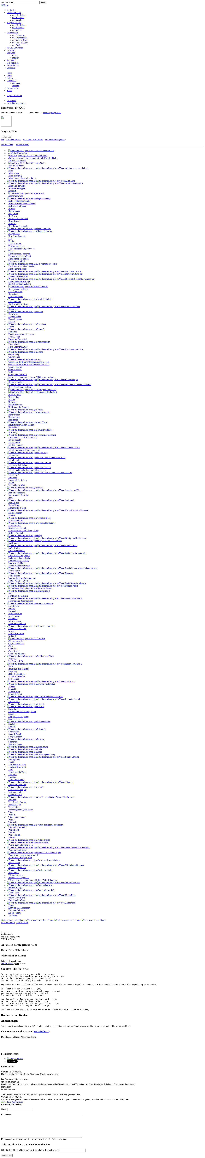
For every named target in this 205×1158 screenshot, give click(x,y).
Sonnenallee (13, 731)
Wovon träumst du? (45, 890)
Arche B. (12, 191)
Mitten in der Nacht (73, 598)
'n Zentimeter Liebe (45, 150)
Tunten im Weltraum (17, 784)
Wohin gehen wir (44, 885)
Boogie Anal (14, 233)
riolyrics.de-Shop (14, 95)
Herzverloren (14, 415)
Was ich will (13, 830)
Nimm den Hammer (45, 626)
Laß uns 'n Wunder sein (75, 553)
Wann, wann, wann (17, 817)
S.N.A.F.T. (70, 681)
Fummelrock (14, 344)
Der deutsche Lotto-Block (19, 256)
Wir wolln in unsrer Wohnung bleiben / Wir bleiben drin (32, 880)
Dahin (11, 241)
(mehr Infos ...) (41, 1031)
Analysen (11, 60)
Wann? (11, 820)
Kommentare (12, 88)
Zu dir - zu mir (14, 913)
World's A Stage (15, 887)
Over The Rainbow (17, 654)
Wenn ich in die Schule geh (49, 852)
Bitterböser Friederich (17, 226)
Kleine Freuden (15, 513)
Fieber (11, 326)
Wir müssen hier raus (74, 865)
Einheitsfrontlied (72, 306)
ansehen (15, 85)
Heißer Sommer (15, 404)
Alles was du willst (16, 186)
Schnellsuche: (7, 2)
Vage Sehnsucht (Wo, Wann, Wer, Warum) (55, 797)
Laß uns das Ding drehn (19, 555)
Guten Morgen (71, 379)
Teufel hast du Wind (17, 772)
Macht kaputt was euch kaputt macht (81, 568)
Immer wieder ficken (17, 480)
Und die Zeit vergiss (17, 789)
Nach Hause (13, 616)
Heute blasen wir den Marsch (21, 425)
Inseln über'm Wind (17, 485)
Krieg (39, 535)
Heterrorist (13, 420)
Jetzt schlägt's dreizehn (18, 495)
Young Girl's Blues (16, 898)
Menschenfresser (44, 588)
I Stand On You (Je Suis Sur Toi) (22, 437)
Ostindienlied (14, 651)
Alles (10, 171)
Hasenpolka (13, 397)
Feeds (9, 73)
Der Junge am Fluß (16, 261)
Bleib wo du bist (44, 228)
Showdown (13, 709)
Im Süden (12, 477)
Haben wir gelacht (16, 382)
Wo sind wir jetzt (72, 882)
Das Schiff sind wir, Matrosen (21, 249)
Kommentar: (6, 1114)
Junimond (69, 500)
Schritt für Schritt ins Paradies (50, 696)
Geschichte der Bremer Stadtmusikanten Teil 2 (28, 364)
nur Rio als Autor (19, 43)
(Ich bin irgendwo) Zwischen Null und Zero (27, 155)
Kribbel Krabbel (15, 533)
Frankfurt (12, 332)
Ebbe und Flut (14, 301)
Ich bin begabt (14, 440)
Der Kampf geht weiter (47, 264)
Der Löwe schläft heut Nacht (21, 266)
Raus (10, 666)
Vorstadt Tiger (14, 804)
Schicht (11, 686)
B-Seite (11, 208)
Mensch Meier (71, 586)
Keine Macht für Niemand (76, 510)
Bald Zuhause (14, 211)
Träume (68, 782)
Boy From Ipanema (17, 236)
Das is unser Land (16, 246)
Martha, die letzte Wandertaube (22, 578)
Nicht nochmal (14, 621)
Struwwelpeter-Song (46, 754)
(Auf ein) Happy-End (17, 153)
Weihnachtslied (43, 840)
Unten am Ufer (15, 794)
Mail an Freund (8, 922)
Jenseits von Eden (73, 490)
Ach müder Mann (16, 165)
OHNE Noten (7, 963)
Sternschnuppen (15, 744)
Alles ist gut (13, 173)
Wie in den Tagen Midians (48, 860)
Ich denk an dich (15, 445)
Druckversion (22, 922)
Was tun (11, 832)
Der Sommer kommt (17, 269)
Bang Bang (13, 213)
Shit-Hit (40, 704)
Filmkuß (40, 329)
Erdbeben (12, 314)
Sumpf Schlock (72, 757)
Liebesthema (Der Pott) (18, 560)
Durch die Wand (15, 296)
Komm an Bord (43, 518)
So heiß (11, 726)
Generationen (13, 63)
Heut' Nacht (42, 422)
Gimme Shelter (15, 369)
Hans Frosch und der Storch (20, 387)
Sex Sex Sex (14, 701)
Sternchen (12, 742)
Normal (11, 631)
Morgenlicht (13, 611)
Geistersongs (14, 357)
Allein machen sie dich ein (77, 168)
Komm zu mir (14, 525)
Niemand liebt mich (17, 623)
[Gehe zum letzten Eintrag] (94, 920)
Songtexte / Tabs (14, 22)
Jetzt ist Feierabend (16, 493)
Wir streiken (13, 872)
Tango (11, 762)
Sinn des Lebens (15, 719)
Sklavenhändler (43, 721)
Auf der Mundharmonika (19, 201)
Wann (11, 812)
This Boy (12, 774)
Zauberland (70, 903)
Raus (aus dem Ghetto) (18, 669)
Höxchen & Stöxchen (46, 435)
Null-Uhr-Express (16, 633)
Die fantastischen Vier (18, 276)
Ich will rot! (13, 475)
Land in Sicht (71, 545)
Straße (39, 749)
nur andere (17, 30)
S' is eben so (13, 679)
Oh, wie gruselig (15, 641)
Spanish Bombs (15, 734)
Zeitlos (11, 905)
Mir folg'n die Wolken (18, 596)
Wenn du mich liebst (17, 850)
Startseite (11, 10)
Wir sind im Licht (44, 870)
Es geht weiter (14, 316)
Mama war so (14, 570)
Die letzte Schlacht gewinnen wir (79, 279)
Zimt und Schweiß (16, 910)
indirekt (15, 58)
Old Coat (12, 648)
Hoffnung (12, 432)
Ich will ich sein (44, 467)
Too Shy (12, 777)
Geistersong (13, 354)
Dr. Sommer (42, 286)
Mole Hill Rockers (45, 603)
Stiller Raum (42, 747)
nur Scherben (18, 17)
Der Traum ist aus (73, 271)
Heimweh (12, 402)
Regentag (12, 671)
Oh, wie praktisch (16, 643)
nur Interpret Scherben (33, 139)
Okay (10, 646)
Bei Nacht (12, 216)
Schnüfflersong (15, 694)
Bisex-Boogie (14, 221)
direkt (14, 55)
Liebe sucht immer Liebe (19, 558)
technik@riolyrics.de (52, 112)
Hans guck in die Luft (46, 389)
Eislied (40, 311)
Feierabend (41, 324)
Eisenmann (13, 309)
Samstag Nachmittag (46, 684)
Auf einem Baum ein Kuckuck (21, 203)
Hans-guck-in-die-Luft (47, 392)
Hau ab (11, 399)
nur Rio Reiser (18, 15)
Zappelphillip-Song (16, 900)
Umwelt (10, 50)
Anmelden (11, 100)
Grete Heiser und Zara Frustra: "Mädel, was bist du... (31, 377)
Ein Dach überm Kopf (18, 304)
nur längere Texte (20, 40)
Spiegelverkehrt (15, 737)
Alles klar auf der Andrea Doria (22, 178)
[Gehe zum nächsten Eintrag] (68, 920)
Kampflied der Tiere (17, 508)
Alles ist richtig (15, 176)
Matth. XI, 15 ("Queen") (19, 581)
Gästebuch (11, 80)
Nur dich (41, 638)
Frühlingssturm (43, 342)
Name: (4, 1109)
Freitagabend (14, 337)
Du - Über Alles (15, 291)
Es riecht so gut (15, 319)
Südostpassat (14, 759)
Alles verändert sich (74, 183)
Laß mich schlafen (16, 550)
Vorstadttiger (14, 807)
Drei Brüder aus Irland (18, 289)
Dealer (11, 251)
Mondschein (13, 606)
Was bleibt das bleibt (17, 827)
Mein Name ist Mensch (75, 583)
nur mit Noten (7, 144)
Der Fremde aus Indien (18, 259)
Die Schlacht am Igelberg (19, 284)
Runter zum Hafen (16, 676)
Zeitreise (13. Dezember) (19, 908)
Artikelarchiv (12, 32)
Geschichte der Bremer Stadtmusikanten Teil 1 (28, 362)
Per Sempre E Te (15, 661)
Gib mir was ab (15, 367)
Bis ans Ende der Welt (18, 218)
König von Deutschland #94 (49, 540)
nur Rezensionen (19, 37)
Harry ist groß (14, 394)
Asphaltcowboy (44, 198)
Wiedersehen (14, 862)
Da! (10, 238)
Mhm (10, 593)
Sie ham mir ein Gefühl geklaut (22, 711)
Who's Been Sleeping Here (20, 857)
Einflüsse (11, 53)
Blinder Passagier (44, 231)
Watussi (11, 837)
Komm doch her (15, 520)
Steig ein (40, 739)
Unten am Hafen (15, 792)
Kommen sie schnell (17, 528)
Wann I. (11, 815)
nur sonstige (17, 20)
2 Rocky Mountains (17, 160)
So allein (12, 724)
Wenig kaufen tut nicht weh (20, 845)
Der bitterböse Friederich (19, 254)
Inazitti (11, 482)
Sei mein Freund (72, 699)
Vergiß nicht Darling (17, 802)
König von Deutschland (75, 538)
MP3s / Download (15, 48)
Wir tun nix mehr (15, 875)
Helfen (10, 78)
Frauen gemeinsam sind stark (21, 334)
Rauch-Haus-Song (73, 664)
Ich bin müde (14, 442)
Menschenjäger (43, 591)
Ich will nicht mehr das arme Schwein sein (27, 470)
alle (2, 139)
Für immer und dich (74, 349)
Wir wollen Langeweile (18, 877)
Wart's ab (12, 822)
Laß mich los (14, 548)
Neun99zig (13, 618)
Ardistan (40, 193)
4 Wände (41, 163)
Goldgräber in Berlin (17, 374)
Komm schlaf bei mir (46, 523)
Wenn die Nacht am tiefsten (77, 847)
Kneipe (11, 515)
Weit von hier (43, 842)
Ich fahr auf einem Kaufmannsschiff (24, 450)
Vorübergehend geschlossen (20, 809)
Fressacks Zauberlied (17, 339)
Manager (69, 573)
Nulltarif (12, 636)
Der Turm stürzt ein (73, 274)
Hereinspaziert (43, 412)
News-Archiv (13, 65)
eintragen (16, 83)
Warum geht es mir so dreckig (50, 825)
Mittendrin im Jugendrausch (20, 601)
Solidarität (41, 729)
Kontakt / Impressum (16, 103)
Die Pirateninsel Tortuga (19, 281)
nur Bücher (17, 45)
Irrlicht (40, 487)
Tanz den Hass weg (17, 764)
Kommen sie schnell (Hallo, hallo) (23, 530)
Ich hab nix (13, 455)
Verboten (12, 799)
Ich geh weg (42, 452)
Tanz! (10, 769)
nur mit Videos (22, 144)
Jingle (11, 498)
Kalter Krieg (13, 505)
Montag (11, 608)
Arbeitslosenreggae (16, 188)
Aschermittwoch (15, 196)
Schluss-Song (14, 691)
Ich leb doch (13, 460)
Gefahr (40, 352)
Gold (10, 372)
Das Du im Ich (14, 243)
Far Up (11, 321)
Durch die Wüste (44, 299)
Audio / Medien (14, 12)
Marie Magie (14, 576)
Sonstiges (11, 68)
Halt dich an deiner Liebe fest (78, 384)
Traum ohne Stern (16, 779)
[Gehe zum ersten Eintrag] (13, 920)
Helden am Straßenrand (18, 407)
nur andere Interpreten (55, 139)
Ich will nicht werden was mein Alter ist (54, 472)
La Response (14, 543)
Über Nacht (13, 892)
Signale (11, 714)
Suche (9, 90)
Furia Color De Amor (17, 347)
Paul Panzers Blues (45, 656)
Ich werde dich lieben (17, 465)
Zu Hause (12, 915)
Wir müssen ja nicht (17, 867)
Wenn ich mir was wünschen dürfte (23, 855)
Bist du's (12, 223)
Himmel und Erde (44, 430)
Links (9, 75)
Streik (39, 752)
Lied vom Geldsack (17, 563)
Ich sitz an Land (44, 462)
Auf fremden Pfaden (17, 206)
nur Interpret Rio (13, 139)
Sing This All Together (18, 716)
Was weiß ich (14, 835)
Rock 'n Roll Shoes (16, 674)
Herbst (40, 410)
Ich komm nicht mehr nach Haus (51, 457)
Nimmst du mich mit (17, 628)
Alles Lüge (70, 181)
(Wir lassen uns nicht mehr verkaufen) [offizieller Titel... (32, 158)
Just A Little (13, 503)
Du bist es (12, 294)
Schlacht (12, 689)
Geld (39, 359)
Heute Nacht (14, 427)
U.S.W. (40, 787)
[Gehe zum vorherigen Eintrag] (40, 920)
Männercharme (15, 613)
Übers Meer (70, 895)
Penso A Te (13, 659)
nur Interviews (18, 35)
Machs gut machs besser (19, 565)
